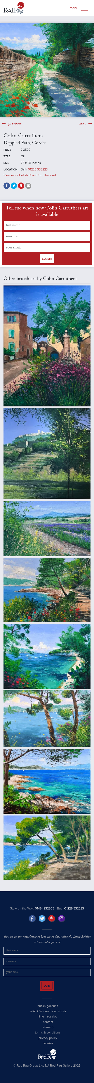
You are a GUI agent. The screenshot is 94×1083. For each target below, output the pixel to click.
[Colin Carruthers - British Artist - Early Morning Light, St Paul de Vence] (47, 453)
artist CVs (36, 1015)
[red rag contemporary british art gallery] (13, 8)
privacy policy (47, 1042)
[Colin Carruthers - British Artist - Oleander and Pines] (47, 718)
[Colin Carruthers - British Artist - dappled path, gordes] (47, 70)
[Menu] (85, 8)
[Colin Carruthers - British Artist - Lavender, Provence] (47, 528)
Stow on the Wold (32, 908)
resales (52, 1020)
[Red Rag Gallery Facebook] (32, 918)
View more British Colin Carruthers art (29, 175)
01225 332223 (38, 169)
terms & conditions (48, 1036)
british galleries (47, 1010)
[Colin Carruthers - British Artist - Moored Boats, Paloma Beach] (47, 656)
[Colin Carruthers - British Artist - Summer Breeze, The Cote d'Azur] (47, 847)
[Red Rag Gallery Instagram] (61, 918)
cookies (48, 1047)
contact (48, 1026)
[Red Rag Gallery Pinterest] (51, 918)
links (41, 1020)
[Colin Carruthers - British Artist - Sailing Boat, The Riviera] (47, 781)
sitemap (47, 1031)
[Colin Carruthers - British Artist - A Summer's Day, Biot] (47, 345)
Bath (70, 908)
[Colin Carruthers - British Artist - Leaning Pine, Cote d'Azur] (47, 590)
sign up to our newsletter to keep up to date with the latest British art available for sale (47, 940)
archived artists (55, 1015)
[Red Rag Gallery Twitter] (42, 918)
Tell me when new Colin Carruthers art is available (47, 212)
